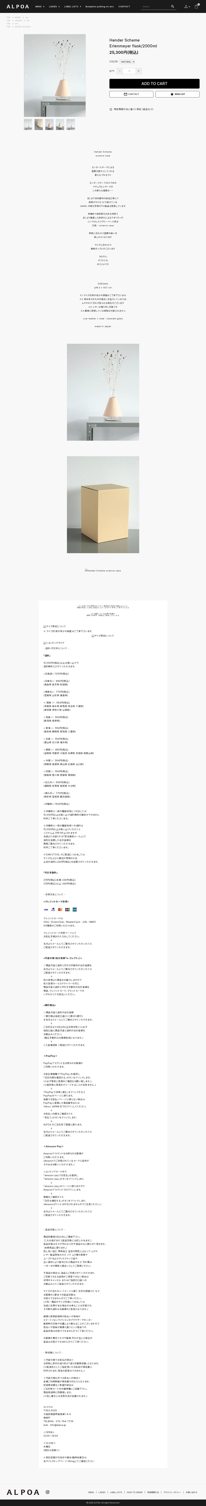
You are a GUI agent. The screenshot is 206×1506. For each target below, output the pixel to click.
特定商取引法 (153, 1492)
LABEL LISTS (71, 6)
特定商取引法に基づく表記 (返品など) (131, 109)
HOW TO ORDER (135, 1492)
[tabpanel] (54, 75)
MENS (38, 6)
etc (26, 17)
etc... (17, 23)
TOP (8, 17)
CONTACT (124, 6)
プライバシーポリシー (172, 1492)
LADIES (53, 6)
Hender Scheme (23, 27)
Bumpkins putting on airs (100, 6)
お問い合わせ (191, 1492)
